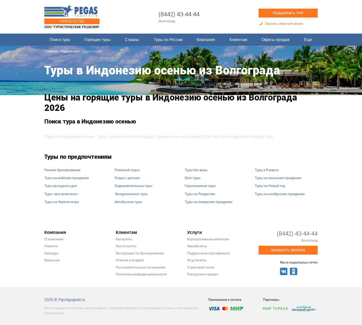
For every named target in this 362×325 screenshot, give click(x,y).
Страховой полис (201, 267)
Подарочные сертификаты (208, 253)
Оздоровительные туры (133, 185)
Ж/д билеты (196, 260)
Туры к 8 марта (267, 169)
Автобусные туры (128, 201)
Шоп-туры (192, 177)
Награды (51, 253)
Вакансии (52, 260)
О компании (54, 239)
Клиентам (238, 39)
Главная (51, 51)
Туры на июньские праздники (278, 177)
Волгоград (167, 21)
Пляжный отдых (127, 169)
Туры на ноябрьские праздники (280, 193)
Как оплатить (126, 246)
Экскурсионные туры (131, 193)
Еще (308, 39)
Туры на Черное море (61, 201)
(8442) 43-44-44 (179, 14)
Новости (51, 246)
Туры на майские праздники (66, 177)
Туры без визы (196, 169)
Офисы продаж (276, 39)
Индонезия (69, 51)
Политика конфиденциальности (141, 274)
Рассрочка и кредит (202, 274)
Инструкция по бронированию (140, 253)
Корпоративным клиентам (208, 239)
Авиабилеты (197, 246)
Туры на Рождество (200, 193)
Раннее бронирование (62, 169)
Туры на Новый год (270, 185)
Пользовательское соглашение (140, 267)
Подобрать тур (288, 13)
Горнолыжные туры (200, 185)
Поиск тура (60, 39)
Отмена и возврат (130, 260)
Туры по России (168, 39)
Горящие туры (97, 39)
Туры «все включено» (61, 193)
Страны (132, 39)
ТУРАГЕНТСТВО (71, 21)
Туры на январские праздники (208, 201)
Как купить (124, 239)
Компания (206, 39)
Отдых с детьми (127, 177)
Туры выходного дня (60, 185)
